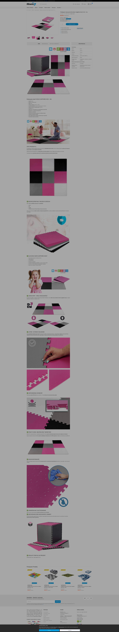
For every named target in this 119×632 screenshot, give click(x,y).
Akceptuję (49, 630)
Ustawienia (69, 630)
